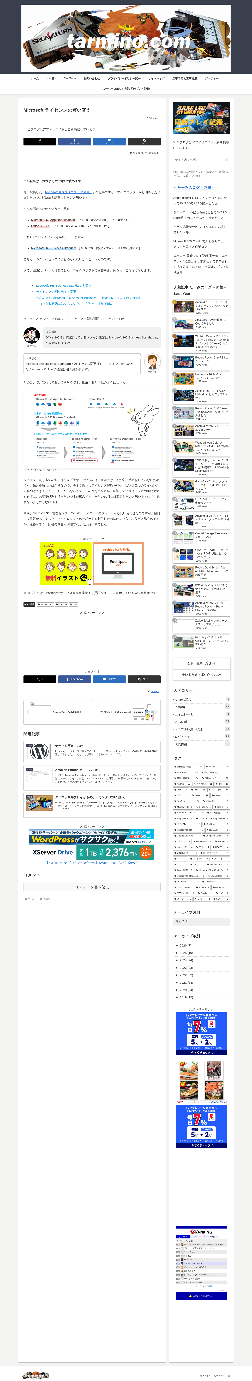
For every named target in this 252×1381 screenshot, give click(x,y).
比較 (75, 604)
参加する (222, 1290)
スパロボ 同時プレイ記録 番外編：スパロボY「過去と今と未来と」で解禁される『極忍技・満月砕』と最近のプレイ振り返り (201, 264)
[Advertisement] (92, 165)
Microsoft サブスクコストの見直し (68, 192)
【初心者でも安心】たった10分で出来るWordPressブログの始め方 (91, 863)
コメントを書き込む (92, 887)
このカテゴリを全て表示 (201, 1286)
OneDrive (62, 604)
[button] (144, 141)
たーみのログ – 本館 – (195, 187)
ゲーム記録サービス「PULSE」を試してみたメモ (200, 229)
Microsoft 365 (47, 604)
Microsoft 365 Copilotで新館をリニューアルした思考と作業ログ (200, 244)
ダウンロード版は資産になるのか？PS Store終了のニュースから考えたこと (200, 215)
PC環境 (30, 604)
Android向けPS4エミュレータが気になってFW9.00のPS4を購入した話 (200, 200)
